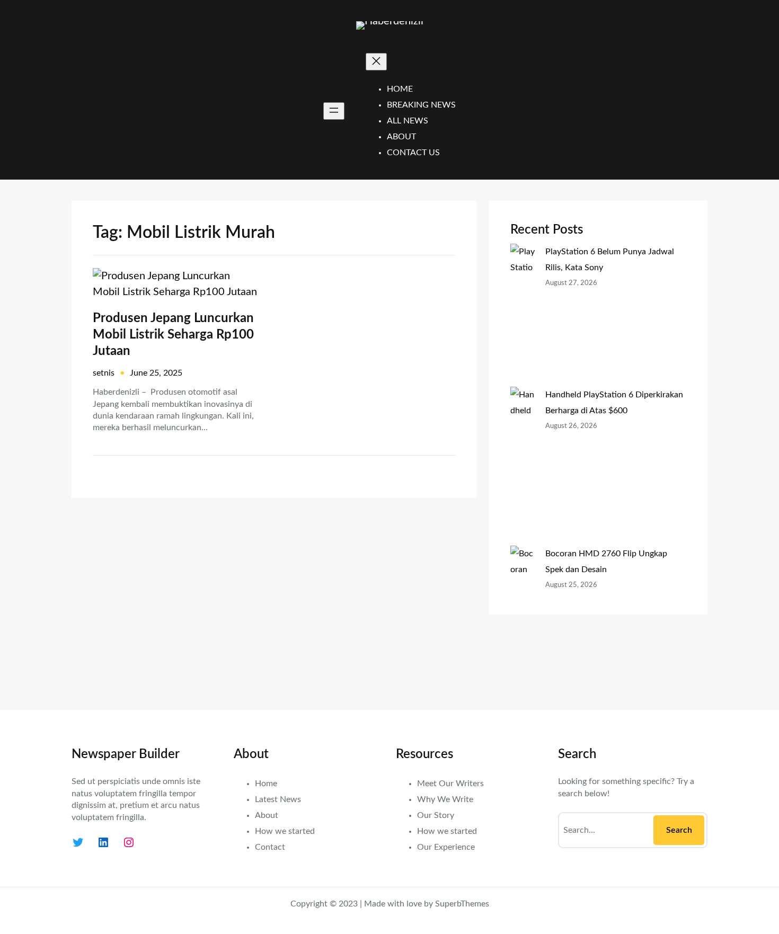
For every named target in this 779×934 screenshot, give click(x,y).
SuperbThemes (462, 904)
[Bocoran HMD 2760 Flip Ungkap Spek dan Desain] (523, 617)
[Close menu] (376, 61)
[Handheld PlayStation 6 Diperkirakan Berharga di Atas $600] (523, 466)
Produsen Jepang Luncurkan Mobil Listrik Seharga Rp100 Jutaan (173, 335)
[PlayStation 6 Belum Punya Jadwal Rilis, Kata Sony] (523, 315)
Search (679, 830)
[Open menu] (333, 111)
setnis (103, 373)
